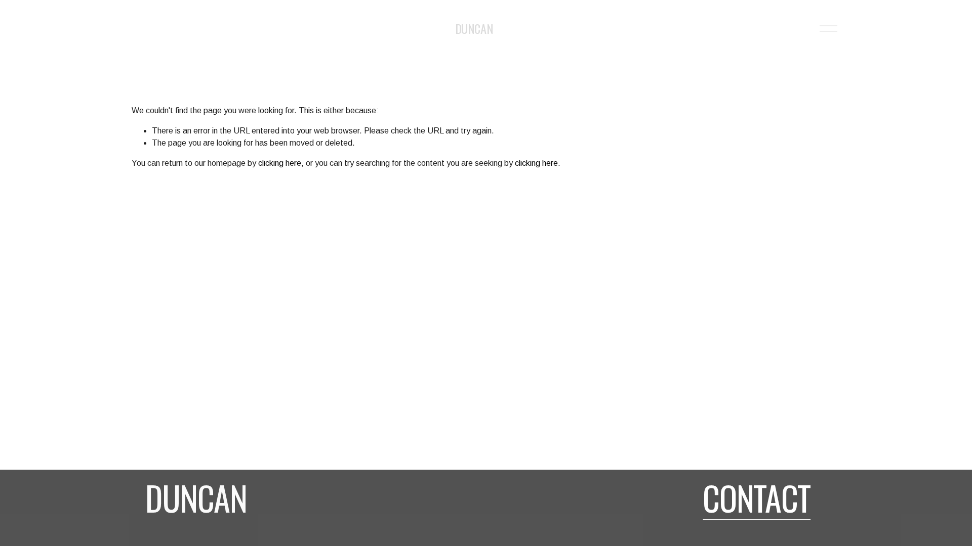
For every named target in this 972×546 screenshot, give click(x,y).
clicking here (279, 163)
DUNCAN (474, 28)
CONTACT (757, 497)
